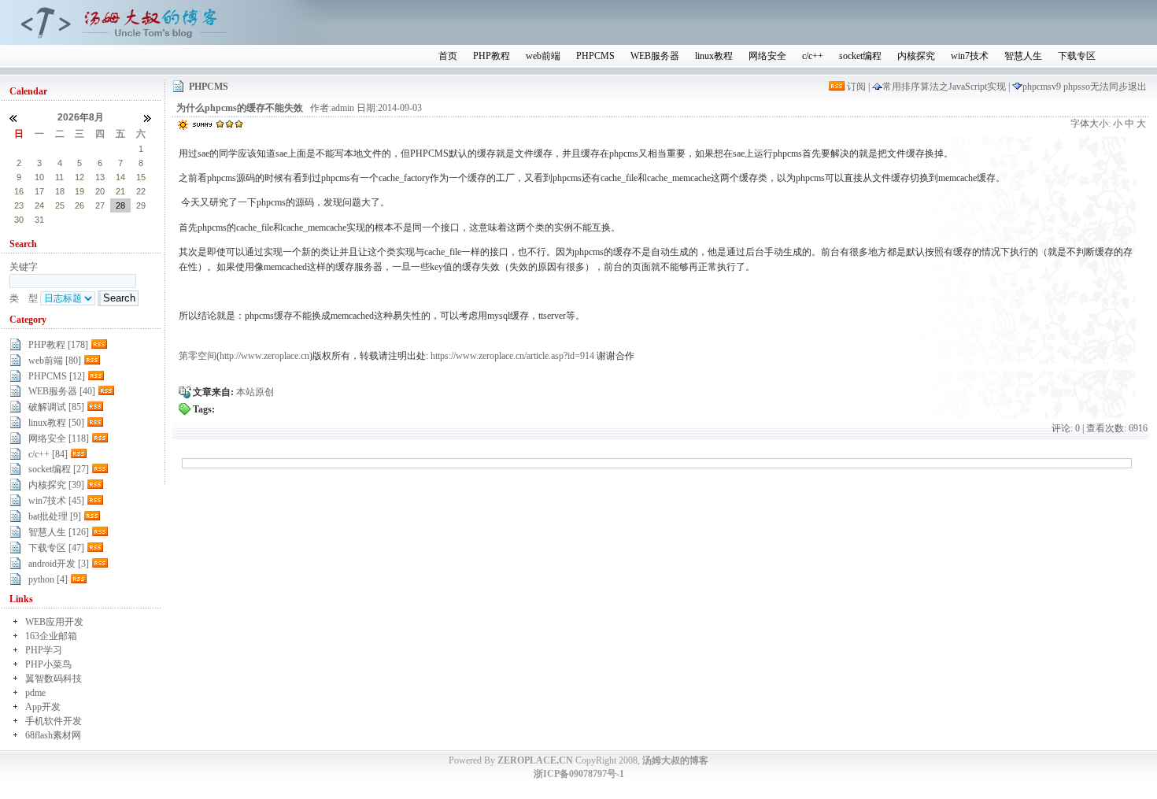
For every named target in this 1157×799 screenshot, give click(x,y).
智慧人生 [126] (58, 532)
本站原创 (255, 392)
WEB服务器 (654, 55)
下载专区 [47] (56, 547)
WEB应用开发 (54, 621)
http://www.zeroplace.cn (264, 355)
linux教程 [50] (56, 422)
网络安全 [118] (58, 438)
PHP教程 (491, 55)
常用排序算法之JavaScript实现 (945, 86)
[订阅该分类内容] (100, 344)
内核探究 (916, 55)
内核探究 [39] (56, 484)
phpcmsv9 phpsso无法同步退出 (1084, 86)
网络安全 (767, 55)
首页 (447, 55)
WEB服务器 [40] (61, 391)
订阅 (856, 86)
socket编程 (860, 55)
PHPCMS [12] (56, 376)
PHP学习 (43, 650)
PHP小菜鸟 (48, 664)
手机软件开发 (53, 721)
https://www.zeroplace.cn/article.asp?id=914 (512, 355)
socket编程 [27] (58, 469)
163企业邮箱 (51, 636)
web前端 (543, 55)
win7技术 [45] (56, 500)
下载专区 (1077, 55)
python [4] (48, 579)
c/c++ (812, 55)
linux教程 (714, 55)
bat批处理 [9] (54, 516)
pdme (35, 692)
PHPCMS (595, 55)
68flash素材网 (53, 735)
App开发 (43, 706)
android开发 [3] (58, 563)
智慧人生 (1023, 55)
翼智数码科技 (53, 678)
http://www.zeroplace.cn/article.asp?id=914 (282, 291)
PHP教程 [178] (58, 344)
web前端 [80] (54, 360)
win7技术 (970, 55)
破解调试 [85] (56, 406)
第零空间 (197, 355)
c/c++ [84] (48, 454)
